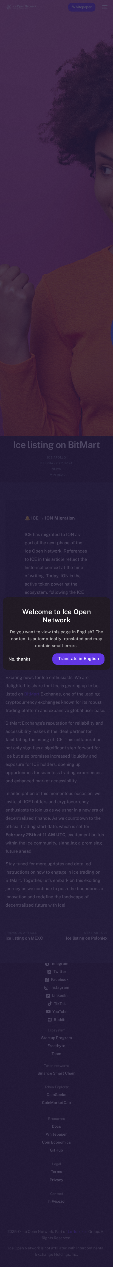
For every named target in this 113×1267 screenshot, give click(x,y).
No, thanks (20, 659)
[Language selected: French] (51, 1256)
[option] (2, 1250)
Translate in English (78, 658)
